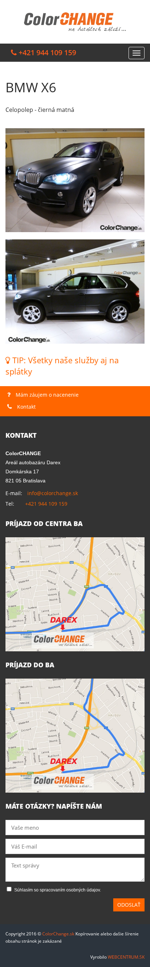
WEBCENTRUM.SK (126, 957)
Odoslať (129, 904)
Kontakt (26, 406)
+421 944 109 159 (46, 503)
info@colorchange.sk (52, 493)
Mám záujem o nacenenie (46, 394)
